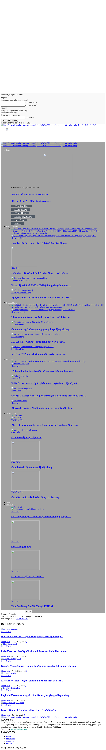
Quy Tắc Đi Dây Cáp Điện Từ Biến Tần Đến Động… (39, 243)
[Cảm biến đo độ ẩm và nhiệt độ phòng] (25, 460)
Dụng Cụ (63, 305)
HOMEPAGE (22, 619)
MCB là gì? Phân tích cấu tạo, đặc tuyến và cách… (38, 354)
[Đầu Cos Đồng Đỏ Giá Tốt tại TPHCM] (25, 599)
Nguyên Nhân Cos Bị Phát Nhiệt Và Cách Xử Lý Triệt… (41, 297)
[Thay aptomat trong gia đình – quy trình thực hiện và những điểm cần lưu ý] (43, 310)
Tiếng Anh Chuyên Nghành (50, 307)
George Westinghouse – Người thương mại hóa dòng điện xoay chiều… (49, 395)
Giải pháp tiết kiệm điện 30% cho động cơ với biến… (39, 273)
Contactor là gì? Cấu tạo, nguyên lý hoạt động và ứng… (41, 329)
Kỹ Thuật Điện (11, 303)
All (12, 229)
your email (29, 117)
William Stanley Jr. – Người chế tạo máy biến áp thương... (32, 636)
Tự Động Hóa (41, 233)
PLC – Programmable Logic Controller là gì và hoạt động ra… (45, 425)
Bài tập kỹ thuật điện (22, 305)
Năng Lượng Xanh (58, 361)
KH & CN (9, 359)
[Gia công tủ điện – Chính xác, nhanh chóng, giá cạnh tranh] (27, 509)
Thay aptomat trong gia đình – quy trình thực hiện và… (41, 317)
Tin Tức (9, 502)
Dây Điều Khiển (69, 229)
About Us (9, 505)
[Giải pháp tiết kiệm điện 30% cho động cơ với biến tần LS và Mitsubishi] (24, 266)
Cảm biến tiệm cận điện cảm (26, 437)
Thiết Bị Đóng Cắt (80, 231)
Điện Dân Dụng (37, 305)
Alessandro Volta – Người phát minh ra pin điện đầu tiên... (32, 680)
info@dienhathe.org (19, 729)
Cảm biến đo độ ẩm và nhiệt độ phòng (31, 467)
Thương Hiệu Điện (31, 307)
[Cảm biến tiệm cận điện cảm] (24, 430)
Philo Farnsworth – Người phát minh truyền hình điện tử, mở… (45, 383)
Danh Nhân (28, 361)
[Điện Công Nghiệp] (25, 539)
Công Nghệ (19, 361)
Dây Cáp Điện (56, 229)
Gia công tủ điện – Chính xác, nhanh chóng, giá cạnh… (41, 516)
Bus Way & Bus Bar (41, 229)
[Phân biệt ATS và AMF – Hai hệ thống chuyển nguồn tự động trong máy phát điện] (29, 278)
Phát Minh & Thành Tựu (76, 361)
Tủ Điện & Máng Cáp (26, 233)
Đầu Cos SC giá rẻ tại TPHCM (27, 576)
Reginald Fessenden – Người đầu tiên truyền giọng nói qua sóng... (36, 695)
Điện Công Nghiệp (12, 226)
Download (10, 739)
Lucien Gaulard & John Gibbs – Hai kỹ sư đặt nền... (29, 710)
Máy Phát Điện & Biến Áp (27, 231)
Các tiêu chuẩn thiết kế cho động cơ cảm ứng (35, 497)
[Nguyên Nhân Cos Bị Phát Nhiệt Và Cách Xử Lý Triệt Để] (22, 290)
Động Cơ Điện (82, 229)
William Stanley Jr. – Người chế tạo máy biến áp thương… (42, 371)
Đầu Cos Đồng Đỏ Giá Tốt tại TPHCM (32, 606)
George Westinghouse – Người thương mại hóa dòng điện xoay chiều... (38, 666)
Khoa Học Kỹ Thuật (41, 361)
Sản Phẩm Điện (93, 305)
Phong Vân (5, 641)
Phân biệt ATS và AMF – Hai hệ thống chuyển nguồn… (41, 285)
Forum (9, 743)
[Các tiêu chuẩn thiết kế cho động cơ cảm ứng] (25, 490)
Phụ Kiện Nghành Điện (47, 231)
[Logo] (39, 143)
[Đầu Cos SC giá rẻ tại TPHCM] (25, 569)
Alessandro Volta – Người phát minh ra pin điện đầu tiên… (42, 408)
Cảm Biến (18, 415)
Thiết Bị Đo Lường (65, 231)
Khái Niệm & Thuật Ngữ (77, 305)
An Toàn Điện (20, 229)
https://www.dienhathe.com (36, 194)
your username (31, 102)
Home (8, 150)
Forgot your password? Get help (14, 110)
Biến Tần (29, 229)
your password (31, 105)
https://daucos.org (43, 201)
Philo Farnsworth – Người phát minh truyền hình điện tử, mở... (35, 651)
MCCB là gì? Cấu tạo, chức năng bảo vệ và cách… (38, 341)
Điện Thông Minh (51, 305)
